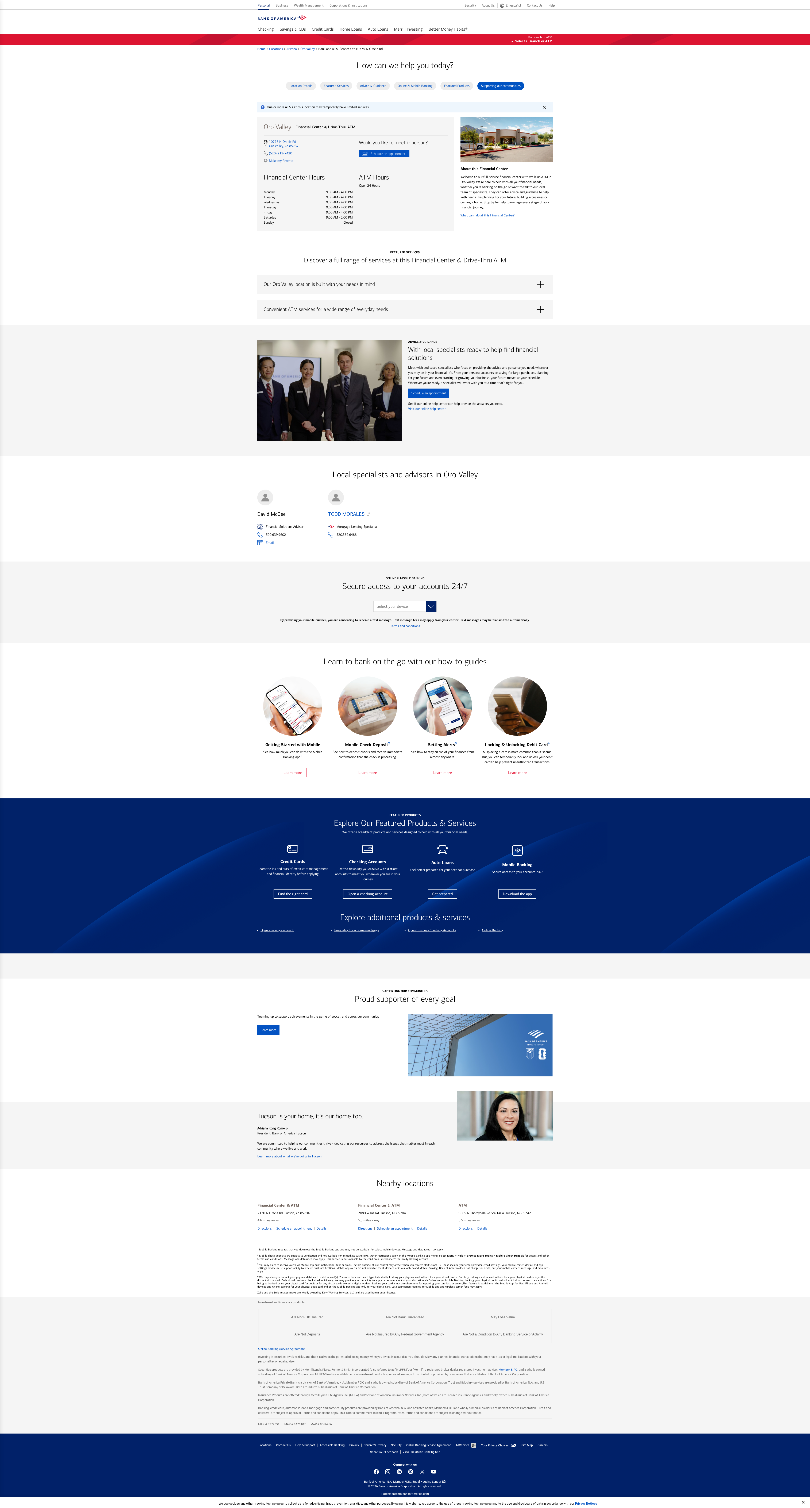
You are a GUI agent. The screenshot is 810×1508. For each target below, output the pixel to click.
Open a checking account (367, 894)
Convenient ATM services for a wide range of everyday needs (405, 309)
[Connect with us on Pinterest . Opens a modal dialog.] (410, 1471)
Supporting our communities (501, 86)
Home (261, 49)
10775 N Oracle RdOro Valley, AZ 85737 (284, 144)
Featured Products (457, 86)
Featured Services (336, 86)
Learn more (293, 772)
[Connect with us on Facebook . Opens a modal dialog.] (376, 1471)
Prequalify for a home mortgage (356, 930)
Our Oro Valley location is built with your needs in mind (405, 284)
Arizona (292, 49)
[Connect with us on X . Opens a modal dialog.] (422, 1471)
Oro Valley (308, 49)
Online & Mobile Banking (415, 86)
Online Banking (492, 930)
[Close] (803, 1502)
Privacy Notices (586, 1503)
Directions (265, 1228)
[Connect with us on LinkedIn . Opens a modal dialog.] (399, 1471)
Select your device (392, 606)
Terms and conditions (405, 626)
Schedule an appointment (382, 154)
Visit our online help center (427, 409)
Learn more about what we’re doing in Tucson (289, 1156)
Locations (276, 49)
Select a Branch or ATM (533, 41)
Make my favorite (281, 160)
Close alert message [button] (544, 107)
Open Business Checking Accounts (432, 930)
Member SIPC (508, 1369)
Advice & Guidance (373, 86)
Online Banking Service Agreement (281, 1348)
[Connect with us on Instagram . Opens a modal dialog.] (387, 1471)
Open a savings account (277, 930)
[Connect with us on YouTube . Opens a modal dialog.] (433, 1471)
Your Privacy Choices (495, 1445)
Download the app (517, 894)
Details (322, 1228)
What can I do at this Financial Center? (487, 215)
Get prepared (442, 894)
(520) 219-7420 (280, 153)
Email (270, 543)
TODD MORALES (346, 514)
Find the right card (293, 894)
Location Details (300, 86)
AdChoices (462, 1445)
